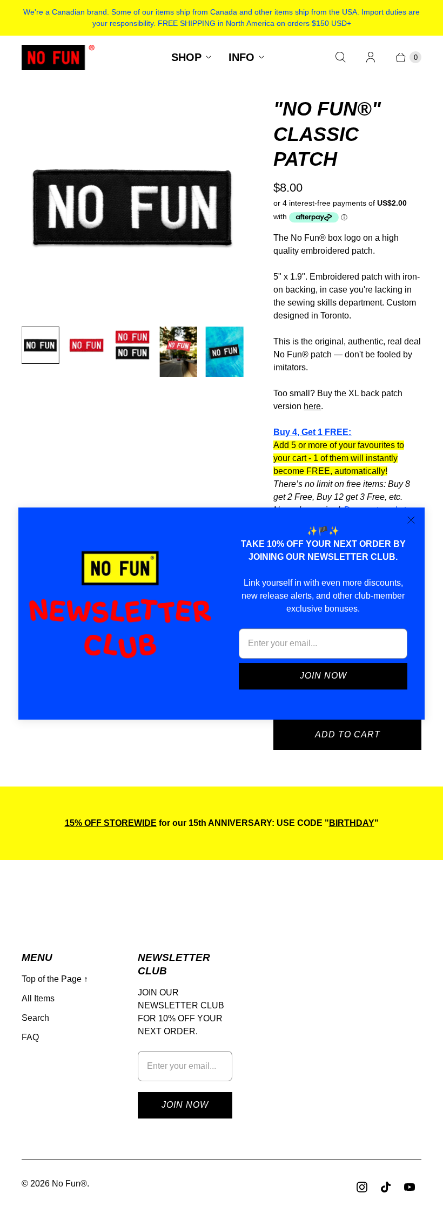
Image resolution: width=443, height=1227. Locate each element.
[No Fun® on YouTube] (409, 1187)
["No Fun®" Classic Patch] (132, 207)
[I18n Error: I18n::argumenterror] (40, 345)
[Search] (340, 57)
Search (35, 1017)
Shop (186, 57)
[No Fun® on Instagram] (362, 1187)
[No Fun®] (58, 57)
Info (241, 57)
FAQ (30, 1037)
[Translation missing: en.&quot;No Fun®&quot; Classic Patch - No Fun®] (178, 352)
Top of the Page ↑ (55, 979)
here (312, 406)
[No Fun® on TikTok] (386, 1187)
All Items (38, 998)
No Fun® (69, 1183)
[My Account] (370, 57)
